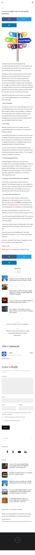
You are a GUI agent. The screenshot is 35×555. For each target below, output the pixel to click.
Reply (31, 353)
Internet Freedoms (17, 276)
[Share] (9, 19)
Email (3, 404)
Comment (4, 376)
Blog (3, 8)
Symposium (12, 288)
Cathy (11, 353)
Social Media (23, 286)
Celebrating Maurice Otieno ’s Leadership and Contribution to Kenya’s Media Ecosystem (19, 500)
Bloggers (15, 284)
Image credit (5, 246)
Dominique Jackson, (14, 204)
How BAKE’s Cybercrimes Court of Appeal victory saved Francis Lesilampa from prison (21, 310)
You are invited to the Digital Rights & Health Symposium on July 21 (21, 301)
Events (27, 284)
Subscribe (17, 525)
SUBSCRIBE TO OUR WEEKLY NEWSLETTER (15, 249)
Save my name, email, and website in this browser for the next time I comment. (16, 413)
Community (21, 284)
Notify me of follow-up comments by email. (14, 417)
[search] (31, 438)
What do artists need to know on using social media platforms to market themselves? (17, 332)
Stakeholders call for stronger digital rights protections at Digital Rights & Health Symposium (20, 292)
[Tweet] (24, 19)
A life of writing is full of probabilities (17, 323)
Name (3, 397)
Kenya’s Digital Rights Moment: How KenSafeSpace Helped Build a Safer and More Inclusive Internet (20, 491)
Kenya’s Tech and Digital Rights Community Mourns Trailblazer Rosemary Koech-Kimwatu (19, 465)
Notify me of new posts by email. (12, 420)
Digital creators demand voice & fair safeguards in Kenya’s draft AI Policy (20, 279)
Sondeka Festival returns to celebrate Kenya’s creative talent (20, 473)
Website (21, 404)
